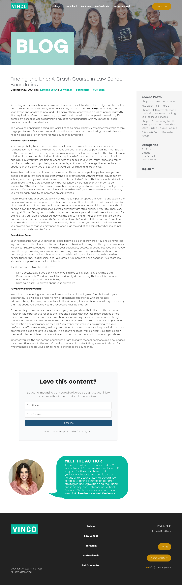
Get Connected (122, 6)
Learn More (161, 6)
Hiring (165, 547)
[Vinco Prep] (19, 6)
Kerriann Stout (49, 89)
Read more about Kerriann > (96, 493)
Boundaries (82, 89)
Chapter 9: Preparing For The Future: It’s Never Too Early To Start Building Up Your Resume (159, 124)
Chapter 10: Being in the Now (158, 101)
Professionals (102, 6)
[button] (159, 169)
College (56, 6)
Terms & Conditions (161, 531)
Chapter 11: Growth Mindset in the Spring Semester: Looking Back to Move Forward (158, 113)
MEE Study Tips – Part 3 (155, 105)
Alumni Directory (159, 558)
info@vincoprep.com (160, 567)
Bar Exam (86, 6)
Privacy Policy (164, 526)
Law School (71, 6)
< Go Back (98, 89)
